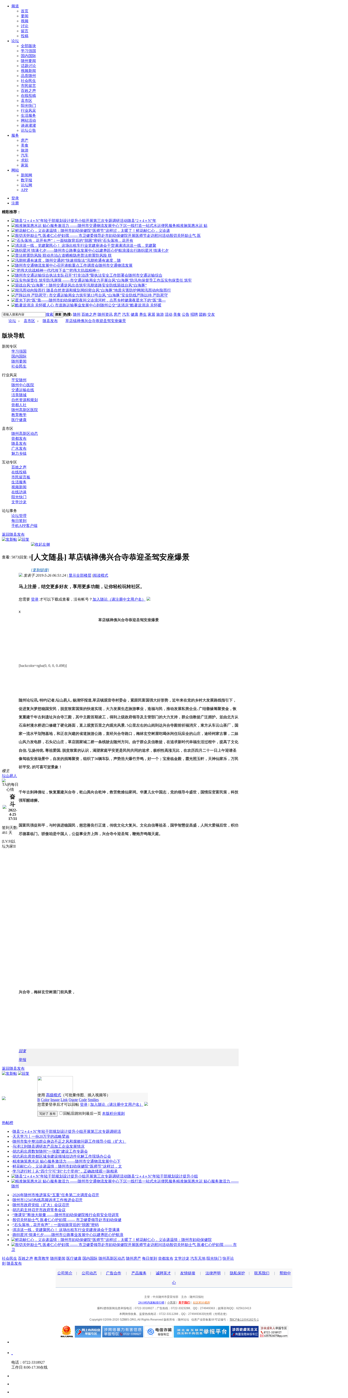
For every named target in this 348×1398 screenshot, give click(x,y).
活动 (168, 314)
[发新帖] (9, 539)
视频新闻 (28, 71)
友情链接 (187, 1273)
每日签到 (19, 521)
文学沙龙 (19, 502)
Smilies (93, 1100)
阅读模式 (100, 575)
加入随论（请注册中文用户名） (119, 599)
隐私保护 (237, 1273)
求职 (24, 160)
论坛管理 (19, 516)
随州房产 (133, 1258)
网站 (15, 170)
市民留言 (28, 86)
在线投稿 (28, 96)
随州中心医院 (22, 385)
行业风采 (28, 110)
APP (24, 190)
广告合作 (113, 1273)
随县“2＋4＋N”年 (141, 221)
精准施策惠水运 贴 (191, 226)
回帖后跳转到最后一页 (82, 1113)
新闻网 (26, 175)
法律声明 (213, 1273)
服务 (15, 135)
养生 (143, 314)
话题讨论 (28, 66)
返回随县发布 (13, 534)
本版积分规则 (113, 1113)
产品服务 (139, 1273)
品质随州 (28, 76)
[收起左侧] (40, 544)
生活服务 (28, 115)
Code (83, 1100)
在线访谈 (19, 492)
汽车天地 (197, 1258)
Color (45, 1100)
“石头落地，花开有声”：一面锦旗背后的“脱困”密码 (56, 1225)
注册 (15, 203)
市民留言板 (20, 477)
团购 (202, 314)
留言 (24, 31)
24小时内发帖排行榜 (151, 1302)
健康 (134, 314)
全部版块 (28, 46)
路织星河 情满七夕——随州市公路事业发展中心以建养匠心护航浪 (68, 1235)
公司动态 (89, 1273)
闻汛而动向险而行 (156, 290)
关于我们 (184, 1302)
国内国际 (28, 56)
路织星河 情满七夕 (153, 250)
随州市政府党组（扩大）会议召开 (41, 1205)
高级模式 (53, 1095)
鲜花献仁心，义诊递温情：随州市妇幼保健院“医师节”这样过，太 (67, 1166)
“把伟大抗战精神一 (84, 270)
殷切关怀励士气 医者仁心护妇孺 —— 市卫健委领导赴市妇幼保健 (67, 1220)
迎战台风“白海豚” (132, 285)
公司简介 (64, 1273)
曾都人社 (19, 405)
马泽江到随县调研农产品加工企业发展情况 (49, 1146)
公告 (185, 314)
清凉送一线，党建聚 (139, 245)
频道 (15, 6)
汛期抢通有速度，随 (104, 260)
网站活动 (28, 120)
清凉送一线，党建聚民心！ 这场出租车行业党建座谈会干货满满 (66, 1230)
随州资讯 (105, 314)
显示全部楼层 (80, 575)
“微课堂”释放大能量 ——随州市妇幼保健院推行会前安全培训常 (66, 1215)
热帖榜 (7, 1123)
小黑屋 (171, 1302)
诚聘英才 (163, 1273)
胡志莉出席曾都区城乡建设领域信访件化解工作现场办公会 (62, 1156)
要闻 (24, 16)
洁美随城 (19, 395)
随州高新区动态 (24, 434)
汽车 (24, 155)
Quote (73, 1100)
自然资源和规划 (24, 400)
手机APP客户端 (24, 526)
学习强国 (28, 51)
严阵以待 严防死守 (152, 295)
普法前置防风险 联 (96, 255)
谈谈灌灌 (28, 125)
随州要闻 (28, 61)
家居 (151, 314)
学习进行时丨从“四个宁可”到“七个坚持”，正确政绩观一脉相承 (65, 1171)
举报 (22, 1060)
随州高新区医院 (24, 410)
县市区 (26, 101)
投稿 (24, 36)
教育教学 (19, 415)
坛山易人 (9, 776)
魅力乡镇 (19, 453)
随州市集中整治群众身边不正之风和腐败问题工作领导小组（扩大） (69, 1141)
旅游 (24, 150)
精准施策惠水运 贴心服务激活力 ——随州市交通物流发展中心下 (66, 1161)
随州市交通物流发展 (115, 265)
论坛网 (26, 185)
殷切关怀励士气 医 (185, 236)
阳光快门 (28, 105)
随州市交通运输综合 (145, 275)
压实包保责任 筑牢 (176, 280)
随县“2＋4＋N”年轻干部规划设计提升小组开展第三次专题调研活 (67, 1131)
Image (55, 1100)
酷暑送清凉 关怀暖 (145, 305)
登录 (15, 198)
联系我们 (261, 1273)
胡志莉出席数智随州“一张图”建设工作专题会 (50, 1151)
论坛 (15, 41)
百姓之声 (28, 91)
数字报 (26, 180)
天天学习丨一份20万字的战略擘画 (41, 1136)
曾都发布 (19, 438)
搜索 (49, 314)
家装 (24, 165)
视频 (24, 21)
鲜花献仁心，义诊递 (153, 231)
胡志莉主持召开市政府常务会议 (39, 1210)
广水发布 (19, 448)
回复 (22, 1051)
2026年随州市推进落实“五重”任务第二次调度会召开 (56, 1195)
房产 (24, 140)
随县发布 (50, 321)
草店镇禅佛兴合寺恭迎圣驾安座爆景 (95, 321)
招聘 (194, 314)
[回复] (23, 539)
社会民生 (28, 81)
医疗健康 (19, 420)
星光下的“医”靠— (151, 300)
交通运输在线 (22, 390)
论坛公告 (28, 130)
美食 (24, 145)
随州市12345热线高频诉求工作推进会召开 (48, 1200)
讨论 (24, 26)
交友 (211, 314)
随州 (76, 314)
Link (64, 1100)
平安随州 (19, 380)
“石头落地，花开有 (117, 240)
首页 (24, 11)
